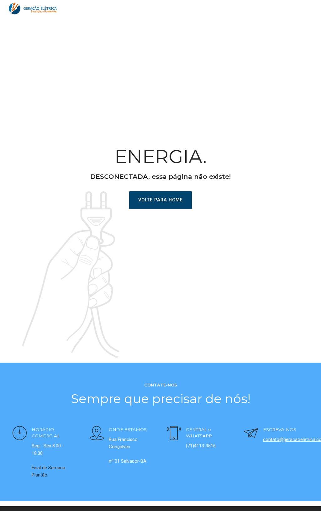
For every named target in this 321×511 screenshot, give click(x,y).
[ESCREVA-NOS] (251, 434)
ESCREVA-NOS (279, 429)
